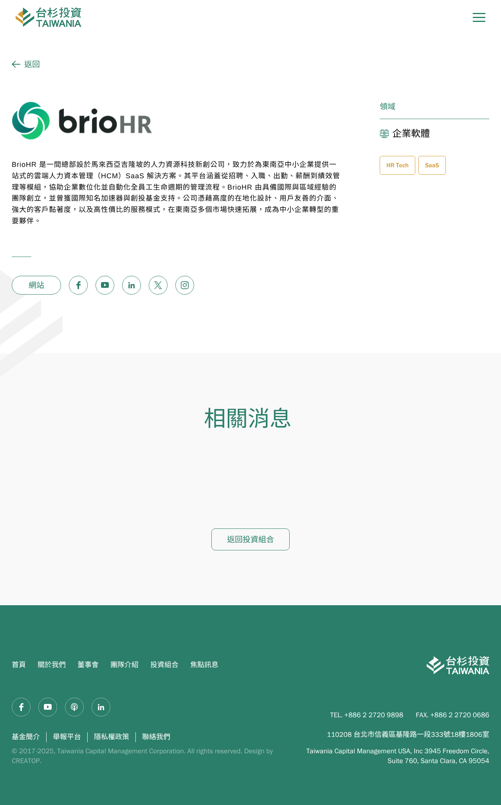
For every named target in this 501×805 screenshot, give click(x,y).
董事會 (88, 664)
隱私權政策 (111, 737)
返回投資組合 (250, 539)
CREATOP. (26, 760)
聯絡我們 (156, 737)
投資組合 (164, 664)
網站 (36, 285)
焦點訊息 (204, 664)
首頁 (19, 664)
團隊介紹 (124, 664)
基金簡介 (26, 737)
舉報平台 (67, 737)
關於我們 (52, 664)
